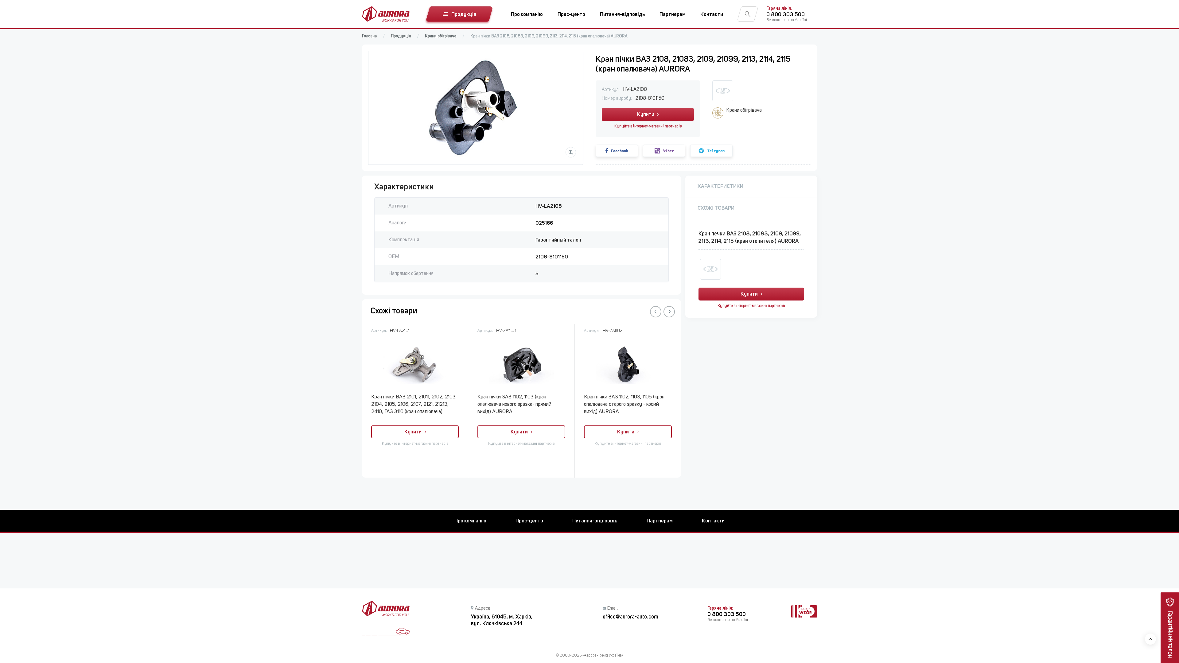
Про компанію (527, 14)
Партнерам (673, 14)
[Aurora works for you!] (386, 14)
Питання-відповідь (622, 14)
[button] (655, 311)
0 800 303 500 (785, 14)
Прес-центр (571, 14)
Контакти (711, 14)
